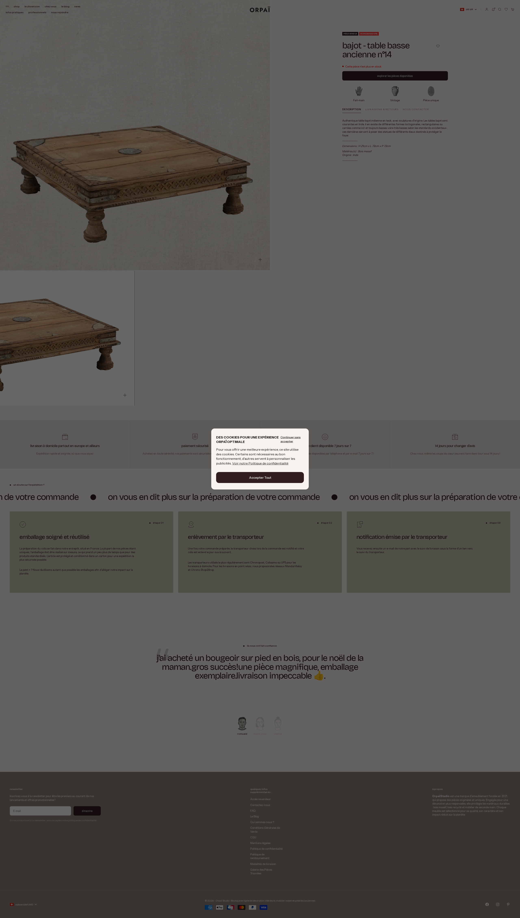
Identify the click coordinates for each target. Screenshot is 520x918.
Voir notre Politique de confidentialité (260, 463)
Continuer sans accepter (291, 439)
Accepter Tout (260, 477)
